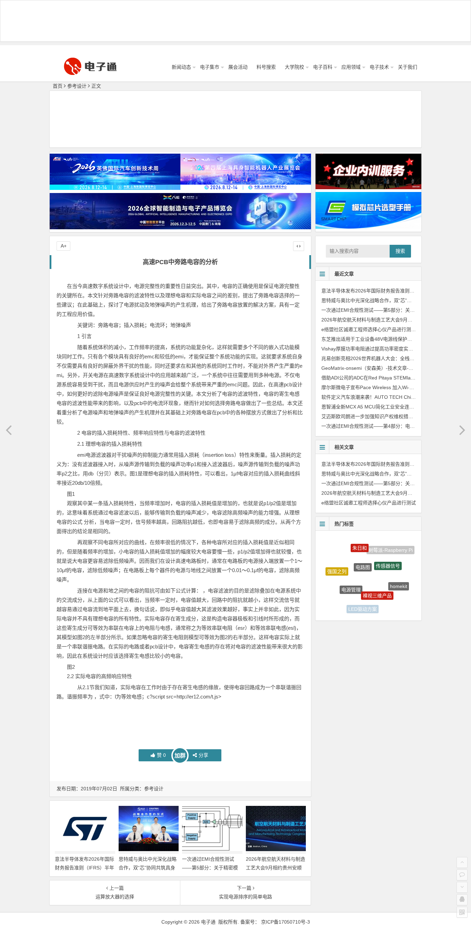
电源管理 (351, 573)
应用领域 (351, 67)
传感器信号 (388, 553)
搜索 (400, 251)
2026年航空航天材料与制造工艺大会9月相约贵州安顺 (379, 319)
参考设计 (77, 86)
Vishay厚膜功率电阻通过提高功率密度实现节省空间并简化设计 (389, 348)
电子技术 (379, 67)
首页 (57, 86)
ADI (340, 593)
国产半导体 (387, 601)
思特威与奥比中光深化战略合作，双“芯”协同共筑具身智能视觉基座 (148, 867)
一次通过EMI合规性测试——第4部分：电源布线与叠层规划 (385, 426)
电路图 (362, 550)
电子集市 (209, 67)
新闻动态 (181, 67)
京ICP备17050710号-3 (285, 922)
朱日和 (359, 542)
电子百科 (322, 67)
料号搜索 (266, 67)
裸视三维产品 (377, 577)
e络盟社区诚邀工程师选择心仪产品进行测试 (368, 329)
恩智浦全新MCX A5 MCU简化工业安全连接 (367, 406)
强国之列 (337, 565)
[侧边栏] (298, 246)
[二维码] (462, 912)
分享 (203, 755)
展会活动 (238, 67)
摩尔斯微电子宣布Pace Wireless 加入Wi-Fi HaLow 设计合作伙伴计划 (395, 387)
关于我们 (407, 67)
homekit (398, 577)
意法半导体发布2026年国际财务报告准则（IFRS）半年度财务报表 (84, 867)
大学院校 (294, 67)
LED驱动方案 (362, 600)
